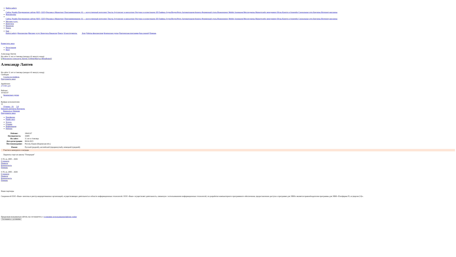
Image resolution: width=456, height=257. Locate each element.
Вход (8, 50)
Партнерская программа (129, 33)
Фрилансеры (11, 14)
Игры (279, 12)
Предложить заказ (8, 79)
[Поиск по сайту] (8, 39)
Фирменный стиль (209, 12)
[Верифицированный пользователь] (18, 54)
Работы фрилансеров (94, 33)
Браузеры (317, 12)
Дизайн (15, 12)
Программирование (72, 12)
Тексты (111, 12)
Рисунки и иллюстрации (145, 12)
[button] (6, 10)
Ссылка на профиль (11, 77)
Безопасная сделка (111, 33)
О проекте (5, 161)
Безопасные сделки (11, 95)
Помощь (152, 33)
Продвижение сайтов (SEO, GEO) (32, 12)
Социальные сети (305, 12)
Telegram (11, 111)
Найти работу (11, 8)
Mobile (231, 12)
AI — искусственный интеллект (94, 12)
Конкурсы (10, 24)
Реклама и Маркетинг (55, 12)
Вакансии (10, 26)
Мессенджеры (249, 12)
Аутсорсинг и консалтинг (124, 12)
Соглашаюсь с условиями (11, 219)
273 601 (5, 86)
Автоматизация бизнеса (192, 12)
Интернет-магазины (329, 12)
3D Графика (161, 12)
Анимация (238, 12)
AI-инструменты (70, 33)
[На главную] (3, 4)
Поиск (8, 28)
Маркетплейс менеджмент (266, 12)
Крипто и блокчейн (290, 12)
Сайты (9, 12)
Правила (4, 163)
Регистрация (11, 48)
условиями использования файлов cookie (60, 217)
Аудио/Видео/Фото (174, 12)
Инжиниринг (223, 12)
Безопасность (6, 165)
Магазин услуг (12, 21)
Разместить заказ (7, 43)
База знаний (144, 33)
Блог (84, 33)
